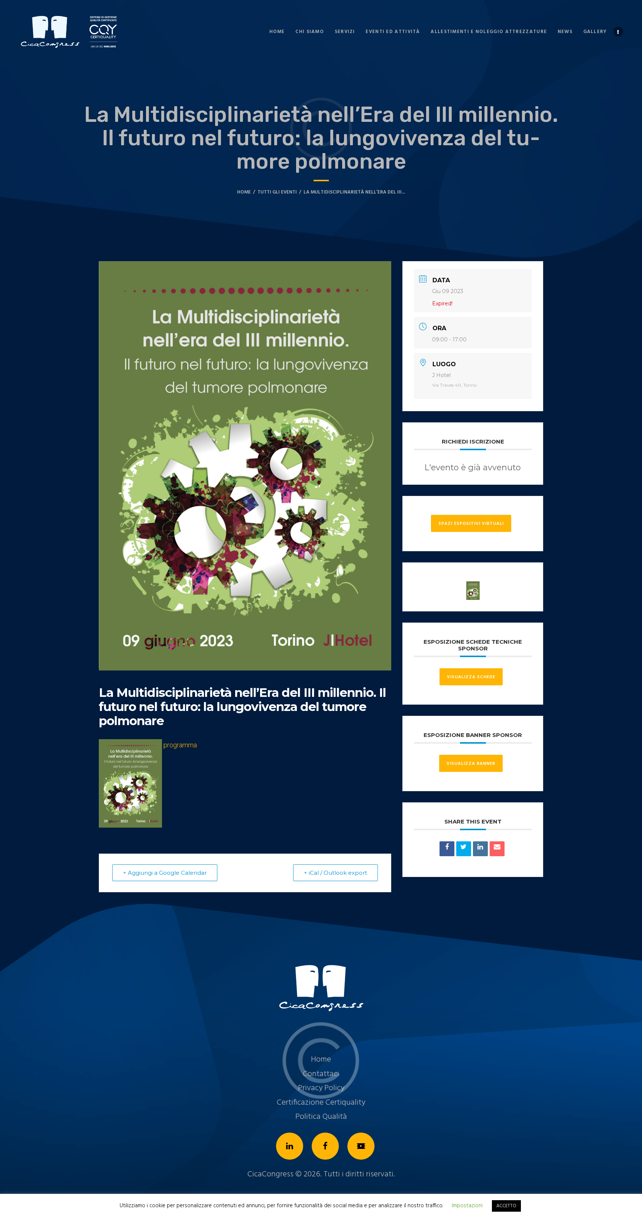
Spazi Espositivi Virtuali (471, 523)
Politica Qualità (321, 1116)
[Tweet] (463, 848)
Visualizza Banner (471, 763)
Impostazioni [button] (467, 1205)
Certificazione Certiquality (321, 1102)
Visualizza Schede (471, 677)
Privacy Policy (321, 1088)
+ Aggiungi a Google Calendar (165, 872)
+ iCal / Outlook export (335, 872)
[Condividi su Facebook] (447, 848)
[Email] (497, 848)
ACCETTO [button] (506, 1206)
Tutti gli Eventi (277, 192)
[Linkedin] (480, 848)
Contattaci (321, 1074)
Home (244, 192)
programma (180, 745)
